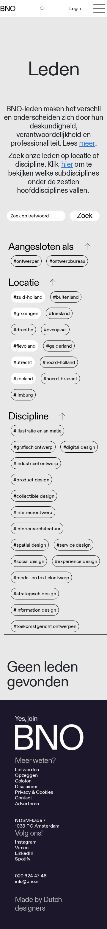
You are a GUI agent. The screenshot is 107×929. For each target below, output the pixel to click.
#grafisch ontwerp (33, 447)
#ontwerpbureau (67, 261)
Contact (23, 798)
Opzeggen (26, 775)
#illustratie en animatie (37, 431)
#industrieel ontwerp (35, 463)
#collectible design (33, 496)
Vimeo (22, 847)
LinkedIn (24, 853)
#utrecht (22, 362)
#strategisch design (34, 594)
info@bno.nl (27, 881)
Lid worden (27, 769)
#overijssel (55, 330)
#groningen (25, 313)
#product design (31, 480)
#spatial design (29, 545)
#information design (34, 610)
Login (75, 8)
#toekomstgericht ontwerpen (44, 626)
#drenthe (23, 330)
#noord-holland (59, 362)
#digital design (79, 447)
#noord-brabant (60, 379)
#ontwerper (26, 261)
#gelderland (59, 346)
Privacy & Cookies (34, 792)
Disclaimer (26, 786)
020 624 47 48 (31, 876)
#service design (73, 545)
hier (67, 164)
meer (87, 143)
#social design (28, 561)
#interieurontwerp (32, 512)
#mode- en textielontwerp (41, 578)
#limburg (23, 395)
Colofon (23, 781)
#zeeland (23, 379)
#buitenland (65, 297)
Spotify (22, 859)
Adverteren (27, 804)
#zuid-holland (28, 297)
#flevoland (24, 346)
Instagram (26, 842)
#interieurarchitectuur (36, 529)
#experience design (76, 561)
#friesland (59, 313)
